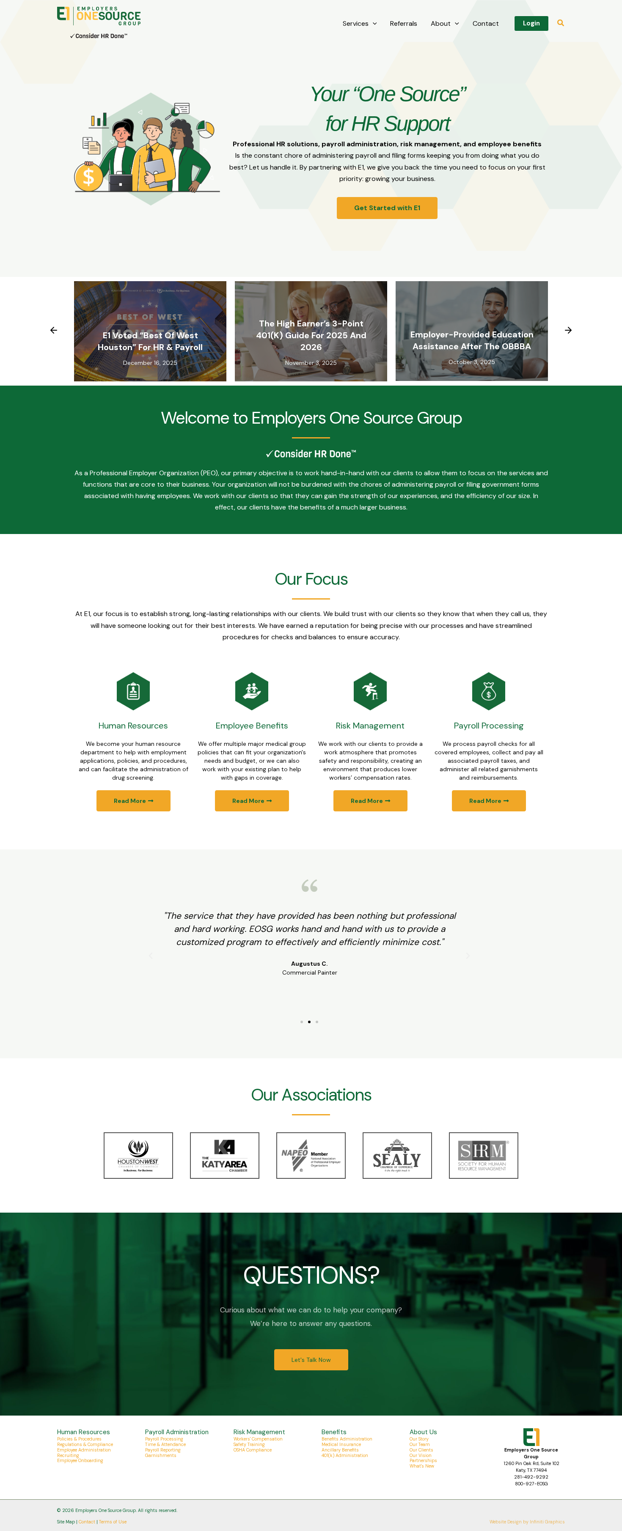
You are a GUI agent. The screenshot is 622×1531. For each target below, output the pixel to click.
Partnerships (423, 1460)
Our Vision (421, 1455)
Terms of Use (113, 1522)
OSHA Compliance (253, 1450)
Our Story (419, 1439)
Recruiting (68, 1455)
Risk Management (370, 725)
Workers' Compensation (258, 1439)
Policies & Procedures (79, 1439)
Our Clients (421, 1450)
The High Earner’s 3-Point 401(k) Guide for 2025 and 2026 (311, 335)
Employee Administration (84, 1450)
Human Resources (133, 725)
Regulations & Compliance (85, 1444)
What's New (422, 1466)
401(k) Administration (345, 1455)
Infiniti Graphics (547, 1522)
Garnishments (160, 1455)
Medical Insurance (341, 1444)
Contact (486, 23)
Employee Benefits (252, 725)
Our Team (420, 1444)
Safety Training (249, 1444)
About (441, 23)
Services (356, 23)
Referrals (403, 23)
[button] (373, 24)
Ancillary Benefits (340, 1450)
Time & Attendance (165, 1444)
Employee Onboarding (80, 1460)
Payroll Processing (489, 725)
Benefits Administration (347, 1439)
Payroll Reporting (163, 1450)
